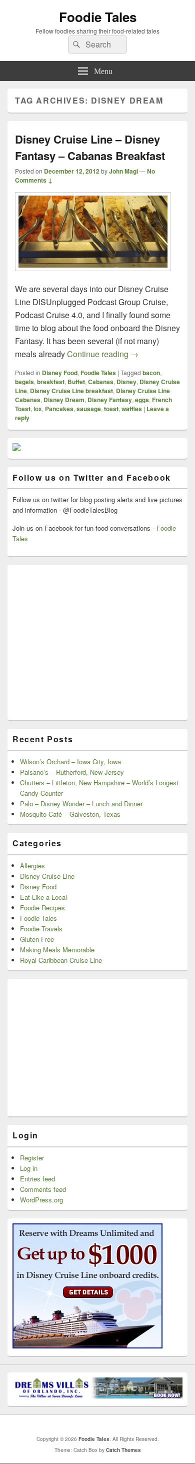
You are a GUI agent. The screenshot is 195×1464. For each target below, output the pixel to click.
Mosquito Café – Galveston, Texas (70, 814)
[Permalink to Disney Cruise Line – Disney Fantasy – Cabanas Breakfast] (93, 276)
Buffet (76, 381)
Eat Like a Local (43, 897)
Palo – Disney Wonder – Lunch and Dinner (81, 803)
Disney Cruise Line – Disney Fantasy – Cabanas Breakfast (90, 147)
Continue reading (102, 354)
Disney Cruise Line (47, 876)
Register (32, 1157)
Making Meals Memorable (57, 949)
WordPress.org (41, 1199)
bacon (151, 372)
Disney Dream (64, 399)
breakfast (50, 381)
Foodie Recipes (42, 907)
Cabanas (101, 381)
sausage (88, 408)
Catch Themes (123, 1449)
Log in (29, 1168)
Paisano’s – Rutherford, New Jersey (72, 772)
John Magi (123, 171)
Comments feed (43, 1189)
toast (111, 408)
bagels (24, 381)
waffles (132, 408)
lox (38, 408)
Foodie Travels (41, 928)
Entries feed (37, 1178)
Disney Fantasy (110, 399)
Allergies (32, 865)
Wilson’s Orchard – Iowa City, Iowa (70, 761)
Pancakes (59, 408)
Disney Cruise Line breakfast (71, 390)
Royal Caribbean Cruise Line (61, 960)
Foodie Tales (97, 17)
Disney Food (60, 372)
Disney (126, 381)
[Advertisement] (87, 642)
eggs (142, 399)
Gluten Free (37, 939)
